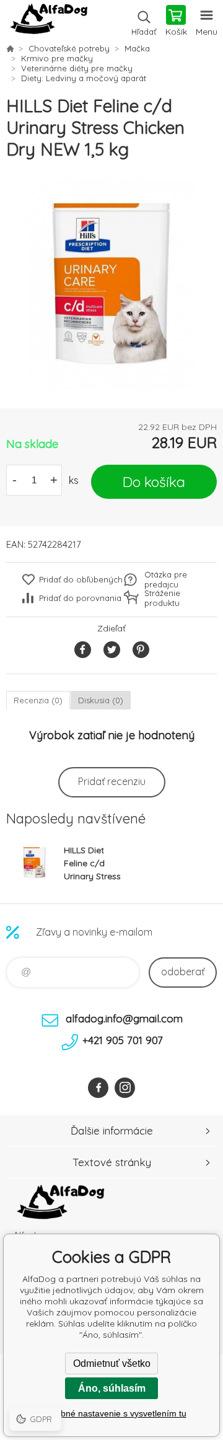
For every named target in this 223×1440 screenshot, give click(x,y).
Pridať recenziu (112, 781)
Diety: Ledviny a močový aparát (83, 78)
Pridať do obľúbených (81, 579)
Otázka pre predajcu (165, 579)
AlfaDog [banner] (48, 21)
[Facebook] (98, 1088)
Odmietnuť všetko (112, 1363)
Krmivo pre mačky (57, 58)
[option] (111, 284)
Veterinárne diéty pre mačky (77, 68)
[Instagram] (125, 1088)
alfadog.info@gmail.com (124, 1018)
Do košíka (154, 482)
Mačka (137, 48)
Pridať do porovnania (80, 598)
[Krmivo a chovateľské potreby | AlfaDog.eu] (10, 48)
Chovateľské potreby (69, 48)
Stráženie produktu (162, 598)
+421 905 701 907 (122, 1040)
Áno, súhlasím (112, 1388)
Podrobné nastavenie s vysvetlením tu (111, 1413)
